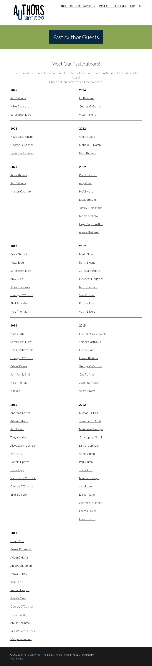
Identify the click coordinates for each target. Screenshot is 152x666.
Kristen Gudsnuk (20, 191)
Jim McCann (18, 598)
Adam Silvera (87, 311)
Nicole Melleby (88, 216)
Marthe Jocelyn (89, 478)
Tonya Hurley (18, 437)
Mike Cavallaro (19, 106)
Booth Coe (17, 541)
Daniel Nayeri (87, 494)
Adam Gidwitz (19, 421)
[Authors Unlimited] (28, 12)
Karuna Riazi (86, 303)
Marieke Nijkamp (90, 144)
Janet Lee (85, 486)
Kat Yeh (15, 390)
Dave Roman (87, 519)
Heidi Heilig (86, 191)
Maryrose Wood (21, 639)
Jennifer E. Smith (21, 374)
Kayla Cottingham (21, 136)
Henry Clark (86, 350)
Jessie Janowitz (20, 287)
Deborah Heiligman (91, 278)
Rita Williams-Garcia (23, 631)
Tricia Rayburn (19, 614)
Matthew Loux (88, 287)
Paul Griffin (86, 461)
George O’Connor (90, 106)
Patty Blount (18, 262)
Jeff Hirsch (17, 429)
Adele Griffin (87, 453)
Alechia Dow (87, 136)
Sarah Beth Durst (21, 114)
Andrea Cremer (20, 412)
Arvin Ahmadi (18, 175)
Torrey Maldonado (90, 207)
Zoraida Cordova (89, 270)
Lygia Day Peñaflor (22, 153)
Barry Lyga (17, 470)
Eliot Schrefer (19, 303)
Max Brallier (18, 333)
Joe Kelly (16, 453)
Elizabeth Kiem (88, 358)
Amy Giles (85, 183)
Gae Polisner (87, 295)
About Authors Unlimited (78, 6)
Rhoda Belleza (88, 175)
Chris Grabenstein (21, 350)
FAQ (132, 6)
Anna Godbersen (21, 565)
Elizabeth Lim (87, 199)
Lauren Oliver (87, 510)
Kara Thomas (87, 153)
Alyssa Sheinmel (89, 232)
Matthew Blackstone (92, 333)
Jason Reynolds (89, 382)
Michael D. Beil (88, 412)
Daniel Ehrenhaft (21, 549)
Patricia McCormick (23, 478)
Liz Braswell (86, 98)
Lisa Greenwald (89, 445)
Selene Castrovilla (90, 341)
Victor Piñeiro (87, 114)
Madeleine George (91, 429)
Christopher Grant (90, 437)
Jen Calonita (18, 98)
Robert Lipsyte (19, 461)
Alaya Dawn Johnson (23, 445)
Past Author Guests (112, 6)
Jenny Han (85, 470)
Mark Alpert (86, 254)
